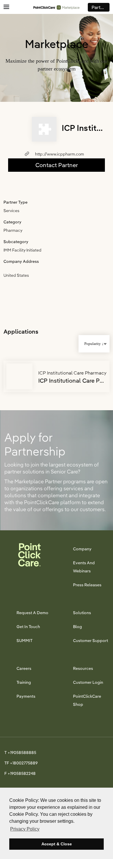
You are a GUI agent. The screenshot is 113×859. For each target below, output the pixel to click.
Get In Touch (28, 626)
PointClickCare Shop (87, 700)
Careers (24, 668)
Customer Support (90, 640)
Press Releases (87, 584)
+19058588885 (22, 752)
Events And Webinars (84, 567)
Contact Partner (56, 165)
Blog (77, 626)
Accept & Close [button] (56, 844)
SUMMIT (24, 640)
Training (24, 682)
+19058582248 (22, 773)
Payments (26, 696)
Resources (83, 668)
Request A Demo (32, 612)
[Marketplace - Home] (56, 7)
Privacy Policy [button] (24, 829)
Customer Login (88, 682)
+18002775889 (24, 763)
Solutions (82, 612)
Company (82, 548)
